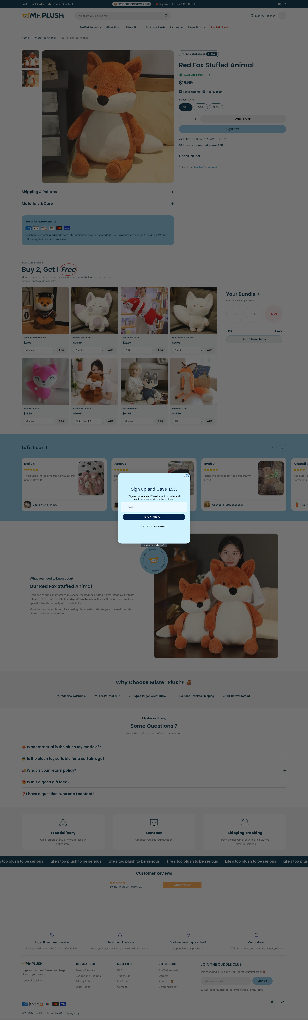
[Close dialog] (186, 476)
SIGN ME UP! (154, 516)
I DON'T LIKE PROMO (154, 526)
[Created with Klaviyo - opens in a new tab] (154, 545)
